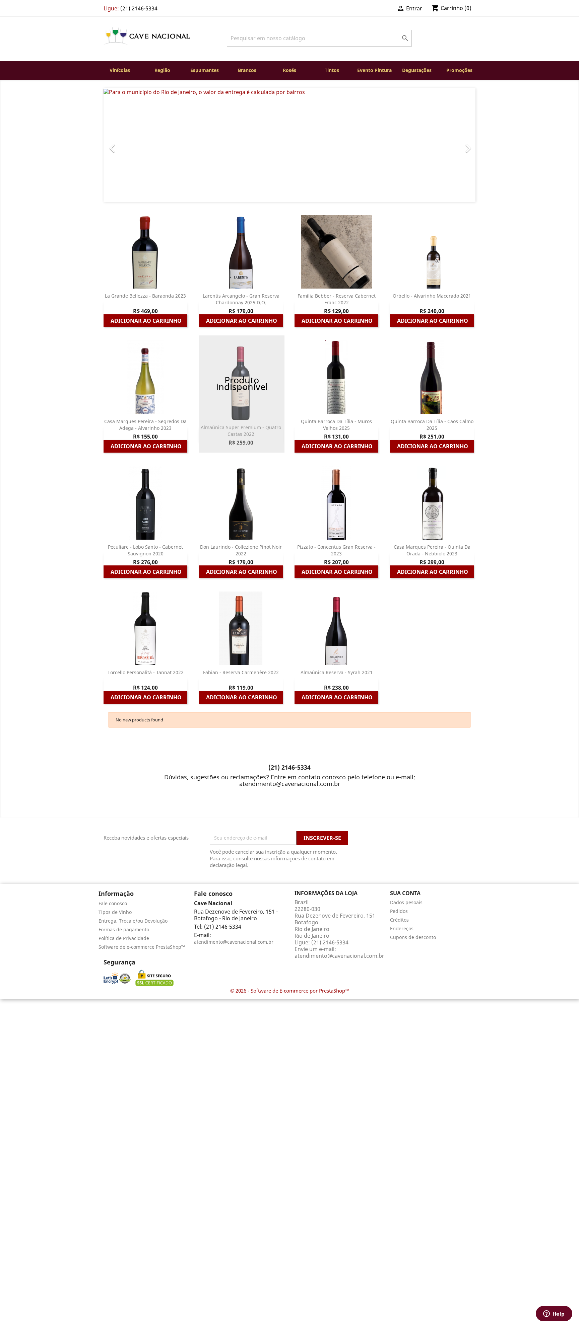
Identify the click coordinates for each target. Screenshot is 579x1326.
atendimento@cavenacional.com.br (233, 942)
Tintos (332, 70)
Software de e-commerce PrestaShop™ (142, 947)
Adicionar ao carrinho (146, 320)
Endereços (401, 928)
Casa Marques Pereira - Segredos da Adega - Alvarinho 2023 (145, 424)
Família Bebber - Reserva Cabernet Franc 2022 (337, 299)
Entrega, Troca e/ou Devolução (133, 921)
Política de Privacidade (124, 938)
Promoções (459, 70)
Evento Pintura (374, 70)
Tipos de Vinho (115, 912)
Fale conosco (113, 903)
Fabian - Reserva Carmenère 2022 (241, 672)
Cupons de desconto (413, 937)
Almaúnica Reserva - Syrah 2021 (337, 672)
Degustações (417, 70)
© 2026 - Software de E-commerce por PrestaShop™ (289, 990)
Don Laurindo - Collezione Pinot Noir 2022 (241, 550)
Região (162, 70)
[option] (289, 145)
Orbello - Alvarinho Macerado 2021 (432, 296)
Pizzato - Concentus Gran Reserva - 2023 (336, 550)
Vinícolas (120, 70)
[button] (131, 145)
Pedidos (399, 911)
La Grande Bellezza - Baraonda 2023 (145, 296)
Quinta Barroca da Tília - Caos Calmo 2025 (432, 424)
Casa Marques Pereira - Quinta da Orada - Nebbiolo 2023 (432, 550)
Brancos (247, 70)
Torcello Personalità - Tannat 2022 (146, 672)
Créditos (399, 920)
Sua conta (405, 893)
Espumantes (204, 70)
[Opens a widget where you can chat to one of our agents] (553, 1314)
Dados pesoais (406, 902)
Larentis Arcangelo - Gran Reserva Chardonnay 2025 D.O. (241, 299)
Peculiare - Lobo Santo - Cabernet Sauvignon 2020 (145, 550)
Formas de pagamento (124, 929)
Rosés (289, 70)
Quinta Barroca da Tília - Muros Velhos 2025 (336, 424)
